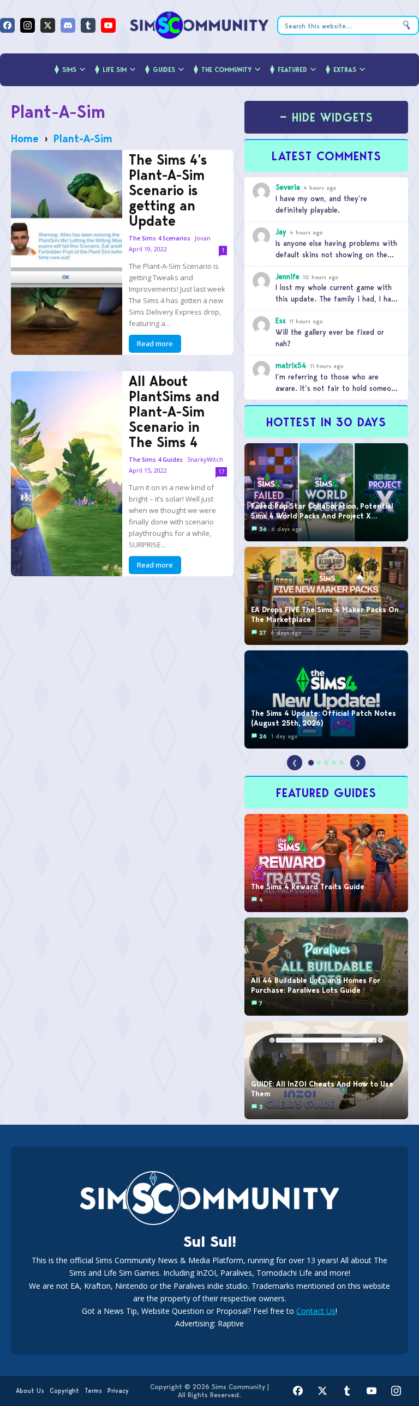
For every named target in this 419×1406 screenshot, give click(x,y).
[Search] (406, 25)
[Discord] (68, 25)
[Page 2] (318, 763)
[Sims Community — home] (199, 25)
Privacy (118, 1391)
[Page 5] (341, 763)
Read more (155, 343)
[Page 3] (326, 763)
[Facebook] (7, 25)
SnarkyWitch (205, 459)
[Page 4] (334, 763)
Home (25, 138)
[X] (47, 25)
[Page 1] (311, 762)
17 (221, 471)
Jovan (203, 238)
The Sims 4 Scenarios (159, 239)
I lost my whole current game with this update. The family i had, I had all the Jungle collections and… (336, 299)
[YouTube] (108, 25)
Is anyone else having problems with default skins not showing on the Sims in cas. (336, 254)
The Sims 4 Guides (156, 460)
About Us (30, 1391)
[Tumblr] (88, 25)
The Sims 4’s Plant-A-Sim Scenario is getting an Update (168, 190)
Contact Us (316, 1311)
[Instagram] (27, 25)
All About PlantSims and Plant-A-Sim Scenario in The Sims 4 (174, 411)
